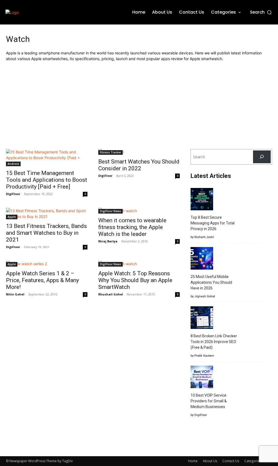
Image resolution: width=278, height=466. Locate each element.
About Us (210, 461)
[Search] (262, 156)
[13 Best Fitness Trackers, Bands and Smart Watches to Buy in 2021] (46, 213)
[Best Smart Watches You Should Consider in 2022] (139, 152)
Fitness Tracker (110, 152)
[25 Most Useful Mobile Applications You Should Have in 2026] (202, 259)
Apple (12, 217)
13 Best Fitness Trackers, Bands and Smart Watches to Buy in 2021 (46, 233)
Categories (252, 461)
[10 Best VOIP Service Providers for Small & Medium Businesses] (202, 378)
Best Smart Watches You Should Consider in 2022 (138, 165)
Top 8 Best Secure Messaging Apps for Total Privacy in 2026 (213, 223)
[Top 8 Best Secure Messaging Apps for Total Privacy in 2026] (202, 200)
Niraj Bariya (108, 241)
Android (13, 164)
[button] (261, 12)
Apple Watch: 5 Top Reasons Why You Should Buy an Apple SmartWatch (135, 280)
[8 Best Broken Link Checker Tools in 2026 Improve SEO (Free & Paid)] (202, 318)
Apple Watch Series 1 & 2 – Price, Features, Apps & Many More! (42, 280)
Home (193, 461)
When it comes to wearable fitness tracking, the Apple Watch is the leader (132, 227)
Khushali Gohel (110, 294)
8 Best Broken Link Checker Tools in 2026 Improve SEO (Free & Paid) (214, 342)
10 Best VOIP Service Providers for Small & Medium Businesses (209, 401)
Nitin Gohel (15, 294)
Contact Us (230, 461)
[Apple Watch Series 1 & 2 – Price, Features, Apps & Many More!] (46, 264)
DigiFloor (13, 194)
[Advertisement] (139, 105)
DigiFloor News (110, 211)
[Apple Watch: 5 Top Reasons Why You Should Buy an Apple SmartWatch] (139, 264)
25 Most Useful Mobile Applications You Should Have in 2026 (211, 282)
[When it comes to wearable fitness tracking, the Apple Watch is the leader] (139, 211)
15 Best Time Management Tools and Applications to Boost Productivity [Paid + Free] (46, 180)
